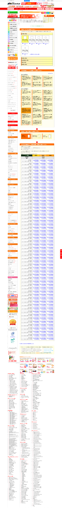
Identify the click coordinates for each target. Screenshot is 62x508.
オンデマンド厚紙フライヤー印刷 (37, 395)
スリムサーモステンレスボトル (36, 442)
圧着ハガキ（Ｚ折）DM (24, 418)
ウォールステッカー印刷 (12, 88)
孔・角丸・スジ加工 (11, 479)
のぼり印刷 (10, 230)
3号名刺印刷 (12, 462)
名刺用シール (34, 414)
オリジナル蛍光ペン (35, 478)
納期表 (13, 317)
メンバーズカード (11, 474)
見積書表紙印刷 (35, 384)
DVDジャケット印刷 (23, 494)
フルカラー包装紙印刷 (24, 484)
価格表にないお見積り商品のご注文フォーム (13, 314)
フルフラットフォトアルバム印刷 (13, 427)
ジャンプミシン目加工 (11, 481)
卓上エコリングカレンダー (11, 106)
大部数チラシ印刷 (11, 400)
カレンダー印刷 (11, 379)
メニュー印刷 (10, 108)
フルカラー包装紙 (10, 151)
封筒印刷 (36, 402)
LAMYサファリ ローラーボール (37, 455)
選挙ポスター (10, 255)
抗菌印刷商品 (10, 410)
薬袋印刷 (22, 485)
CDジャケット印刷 (23, 493)
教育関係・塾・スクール (11, 288)
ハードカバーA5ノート (36, 481)
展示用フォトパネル (11, 242)
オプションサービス (11, 275)
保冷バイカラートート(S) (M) (37, 438)
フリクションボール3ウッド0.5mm (38, 476)
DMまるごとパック (11, 116)
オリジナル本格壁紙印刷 (12, 86)
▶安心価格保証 (45, 2)
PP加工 (12, 482)
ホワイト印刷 (10, 135)
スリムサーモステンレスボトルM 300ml (37, 445)
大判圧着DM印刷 (23, 407)
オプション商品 (11, 476)
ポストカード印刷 (23, 375)
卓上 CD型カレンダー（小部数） (25, 455)
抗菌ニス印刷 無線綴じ (12, 416)
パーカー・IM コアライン (37, 503)
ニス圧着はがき (10, 208)
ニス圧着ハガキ (23, 406)
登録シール (34, 413)
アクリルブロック (35, 426)
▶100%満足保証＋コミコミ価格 (47, 3)
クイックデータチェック (12, 492)
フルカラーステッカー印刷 (24, 385)
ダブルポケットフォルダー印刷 (25, 488)
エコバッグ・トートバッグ (36, 431)
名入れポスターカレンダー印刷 (13, 391)
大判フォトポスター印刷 (24, 381)
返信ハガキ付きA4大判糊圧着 (24, 411)
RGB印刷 (9, 95)
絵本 (8, 172)
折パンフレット (10, 166)
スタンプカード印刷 (11, 468)
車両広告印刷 (23, 426)
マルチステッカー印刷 (24, 386)
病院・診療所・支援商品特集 (12, 291)
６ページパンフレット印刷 (12, 453)
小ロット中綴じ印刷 (11, 451)
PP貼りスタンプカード (12, 487)
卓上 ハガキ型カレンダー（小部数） (37, 374)
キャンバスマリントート (36, 437)
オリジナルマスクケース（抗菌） (38, 486)
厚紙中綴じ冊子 (11, 446)
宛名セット (9, 199)
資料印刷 (37, 381)
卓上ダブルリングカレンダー (12, 104)
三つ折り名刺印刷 (11, 465)
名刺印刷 (10, 458)
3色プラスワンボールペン (37, 473)
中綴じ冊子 (9, 155)
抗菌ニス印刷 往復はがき (13, 420)
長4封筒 (23, 473)
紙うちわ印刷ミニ (11, 377)
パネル (9, 225)
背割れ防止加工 (11, 495)
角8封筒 (23, 480)
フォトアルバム (23, 380)
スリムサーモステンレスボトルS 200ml (37, 443)
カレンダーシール (35, 417)
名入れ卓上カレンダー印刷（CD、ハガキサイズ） (13, 388)
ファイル (9, 182)
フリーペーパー (10, 167)
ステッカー (9, 215)
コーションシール (35, 418)
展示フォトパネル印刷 (24, 382)
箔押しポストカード (23, 412)
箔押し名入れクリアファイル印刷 (37, 376)
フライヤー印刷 (23, 374)
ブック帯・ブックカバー (11, 175)
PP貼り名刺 (11, 486)
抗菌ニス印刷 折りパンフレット (13, 415)
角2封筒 (23, 483)
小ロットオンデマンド (11, 270)
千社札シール (34, 412)
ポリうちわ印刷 (11, 375)
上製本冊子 (9, 159)
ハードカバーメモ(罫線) (36, 482)
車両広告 (9, 146)
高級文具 (34, 498)
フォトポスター (10, 240)
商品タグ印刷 (34, 400)
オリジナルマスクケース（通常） (38, 487)
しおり (22, 379)
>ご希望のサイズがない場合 (34, 54)
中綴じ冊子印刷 (13, 440)
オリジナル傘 (34, 488)
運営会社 (27, 507)
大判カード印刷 (11, 467)
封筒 (8, 210)
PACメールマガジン (13, 305)
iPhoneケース (35, 497)
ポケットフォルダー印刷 (24, 489)
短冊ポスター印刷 (23, 434)
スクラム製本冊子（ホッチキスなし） (12, 158)
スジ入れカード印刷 (11, 463)
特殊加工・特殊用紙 (11, 272)
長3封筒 (23, 472)
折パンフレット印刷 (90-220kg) (13, 452)
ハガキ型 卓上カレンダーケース (26, 447)
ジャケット (9, 267)
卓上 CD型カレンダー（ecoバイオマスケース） (26, 451)
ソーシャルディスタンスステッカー (25, 499)
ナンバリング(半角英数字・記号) (13, 491)
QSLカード (9, 192)
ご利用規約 (49, 507)
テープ (9, 217)
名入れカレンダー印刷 (11, 385)
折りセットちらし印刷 (11, 402)
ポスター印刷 (23, 424)
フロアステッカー (35, 420)
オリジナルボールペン (35, 450)
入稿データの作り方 (23, 343)
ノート (9, 164)
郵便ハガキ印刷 (35, 405)
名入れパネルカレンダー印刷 (13, 392)
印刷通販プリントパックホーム (12, 10)
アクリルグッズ (11, 71)
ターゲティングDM (11, 119)
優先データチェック (11, 493)
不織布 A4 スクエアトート (37, 432)
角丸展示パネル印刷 (23, 431)
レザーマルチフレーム (36, 493)
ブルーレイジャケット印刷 (24, 495)
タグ (8, 265)
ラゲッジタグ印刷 (35, 401)
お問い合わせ (27, 0)
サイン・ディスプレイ (11, 228)
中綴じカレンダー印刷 (12, 381)
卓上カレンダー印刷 (12, 382)
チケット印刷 (10, 469)
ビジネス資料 (10, 169)
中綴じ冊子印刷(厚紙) (35, 387)
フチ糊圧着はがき (10, 207)
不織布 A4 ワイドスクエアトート (37, 433)
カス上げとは (50, 73)
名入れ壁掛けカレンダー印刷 (13, 386)
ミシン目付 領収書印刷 (35, 406)
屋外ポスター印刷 (23, 437)
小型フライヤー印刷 (11, 404)
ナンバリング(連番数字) (12, 490)
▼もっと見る (13, 110)
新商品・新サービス (13, 62)
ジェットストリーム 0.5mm (37, 452)
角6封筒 (23, 479)
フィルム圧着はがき (11, 205)
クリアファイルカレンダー (24, 457)
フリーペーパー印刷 (12, 438)
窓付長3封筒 (23, 474)
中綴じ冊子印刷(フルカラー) (36, 385)
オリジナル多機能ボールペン (36, 472)
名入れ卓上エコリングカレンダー (14, 389)
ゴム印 (10, 245)
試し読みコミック (10, 99)
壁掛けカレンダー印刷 (12, 380)
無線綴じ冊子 (10, 156)
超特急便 (9, 126)
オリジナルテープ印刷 (24, 469)
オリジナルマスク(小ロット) (37, 484)
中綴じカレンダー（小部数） (37, 467)
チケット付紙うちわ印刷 (12, 374)
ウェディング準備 (10, 283)
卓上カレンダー (35, 468)
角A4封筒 (23, 478)
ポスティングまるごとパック (12, 497)
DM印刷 (22, 402)
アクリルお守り (35, 425)
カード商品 (13, 457)
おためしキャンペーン (11, 128)
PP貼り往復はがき (12, 485)
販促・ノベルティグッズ (12, 496)
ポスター (9, 145)
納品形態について (31, 343)
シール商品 (34, 410)
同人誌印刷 (9, 161)
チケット (9, 189)
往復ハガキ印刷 (23, 410)
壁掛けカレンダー (36, 465)
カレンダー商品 (23, 442)
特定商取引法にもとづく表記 (40, 507)
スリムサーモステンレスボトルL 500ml (37, 447)
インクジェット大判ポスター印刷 (37, 390)
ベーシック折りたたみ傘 (36, 489)
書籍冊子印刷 (34, 389)
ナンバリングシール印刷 (12, 77)
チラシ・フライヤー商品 (12, 398)
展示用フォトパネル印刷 (24, 430)
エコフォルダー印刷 (23, 492)
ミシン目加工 (10, 480)
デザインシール (23, 468)
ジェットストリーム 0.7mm (37, 451)
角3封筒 (23, 477)
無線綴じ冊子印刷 (11, 429)
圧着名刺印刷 (10, 459)
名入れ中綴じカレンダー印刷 (13, 387)
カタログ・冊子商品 (11, 425)
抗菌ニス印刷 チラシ (12, 412)
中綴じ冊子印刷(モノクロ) (36, 386)
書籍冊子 (9, 177)
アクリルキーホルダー (35, 424)
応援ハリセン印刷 (11, 82)
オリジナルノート (36, 470)
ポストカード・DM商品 (24, 399)
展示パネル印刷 (23, 429)
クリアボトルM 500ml (36, 441)
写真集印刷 (10, 454)
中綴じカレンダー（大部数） (37, 466)
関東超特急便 (10, 396)
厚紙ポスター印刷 (23, 425)
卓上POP (9, 227)
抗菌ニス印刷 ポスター (12, 421)
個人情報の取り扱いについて (32, 507)
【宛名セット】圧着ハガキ (24, 405)
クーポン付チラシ (10, 148)
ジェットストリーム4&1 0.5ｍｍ (37, 477)
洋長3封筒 (23, 475)
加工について (10, 273)
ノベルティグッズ (35, 430)
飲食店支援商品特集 (11, 293)
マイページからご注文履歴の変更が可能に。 (13, 311)
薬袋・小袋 (9, 264)
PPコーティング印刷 (11, 470)
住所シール (34, 419)
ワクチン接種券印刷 (35, 408)
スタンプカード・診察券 (11, 187)
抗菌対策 (9, 280)
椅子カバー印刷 (11, 75)
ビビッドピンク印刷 (11, 93)
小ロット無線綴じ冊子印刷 (36, 379)
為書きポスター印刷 (23, 436)
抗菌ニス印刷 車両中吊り (13, 422)
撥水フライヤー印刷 (11, 405)
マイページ (35, 0)
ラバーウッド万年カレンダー (37, 491)
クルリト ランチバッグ (36, 436)
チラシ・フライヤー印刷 (12, 399)
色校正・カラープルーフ (12, 477)
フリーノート (35, 471)
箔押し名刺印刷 (11, 460)
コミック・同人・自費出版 (12, 285)
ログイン (31, 0)
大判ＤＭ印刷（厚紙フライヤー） (13, 403)
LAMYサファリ (35, 499)
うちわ (9, 254)
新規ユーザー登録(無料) (41, 0)
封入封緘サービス (10, 197)
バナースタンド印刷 (35, 392)
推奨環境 (53, 507)
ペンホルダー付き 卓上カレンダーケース (26, 448)
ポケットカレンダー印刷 (24, 443)
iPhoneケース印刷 (23, 498)
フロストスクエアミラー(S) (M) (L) (38, 460)
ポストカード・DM (11, 200)
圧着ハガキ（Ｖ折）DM (24, 417)
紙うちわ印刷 (10, 376)
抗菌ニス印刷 (10, 411)
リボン (9, 218)
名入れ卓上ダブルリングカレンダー (14, 390)
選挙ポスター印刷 (23, 435)
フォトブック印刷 (11, 428)
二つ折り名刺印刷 (11, 464)
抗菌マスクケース (35, 407)
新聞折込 (10, 408)
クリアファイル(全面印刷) (36, 377)
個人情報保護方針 (12, 336)
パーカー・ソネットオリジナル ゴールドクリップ (38, 457)
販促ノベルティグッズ (11, 123)
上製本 (22, 500)
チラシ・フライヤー (11, 138)
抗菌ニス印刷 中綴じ (12, 417)
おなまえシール (23, 467)
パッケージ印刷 (10, 97)
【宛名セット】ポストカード (24, 401)
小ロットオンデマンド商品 (36, 373)
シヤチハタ (10, 73)
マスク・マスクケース (35, 483)
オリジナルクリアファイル (36, 461)
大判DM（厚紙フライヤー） (12, 140)
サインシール (34, 415)
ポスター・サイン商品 (24, 423)
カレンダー (12, 174)
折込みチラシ (10, 143)
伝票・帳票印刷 (11, 84)
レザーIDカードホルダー (36, 492)
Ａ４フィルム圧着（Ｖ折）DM (25, 419)
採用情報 (46, 507)
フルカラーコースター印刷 (36, 403)
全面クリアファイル (36, 462)
